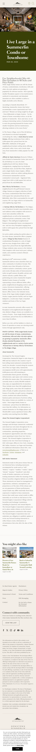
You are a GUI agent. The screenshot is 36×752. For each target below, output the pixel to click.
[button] (11, 622)
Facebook (6, 452)
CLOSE (17, 748)
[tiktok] (15, 630)
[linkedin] (22, 630)
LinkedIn (5, 455)
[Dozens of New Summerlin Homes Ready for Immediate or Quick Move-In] (9, 548)
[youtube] (18, 630)
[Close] (33, 732)
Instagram (18, 452)
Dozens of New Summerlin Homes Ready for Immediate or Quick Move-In (9, 565)
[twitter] (7, 630)
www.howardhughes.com (11, 450)
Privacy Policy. (20, 745)
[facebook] (4, 630)
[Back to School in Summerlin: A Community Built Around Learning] (26, 548)
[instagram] (11, 630)
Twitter (11, 452)
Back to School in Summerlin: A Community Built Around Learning (26, 563)
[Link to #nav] (3, 3)
